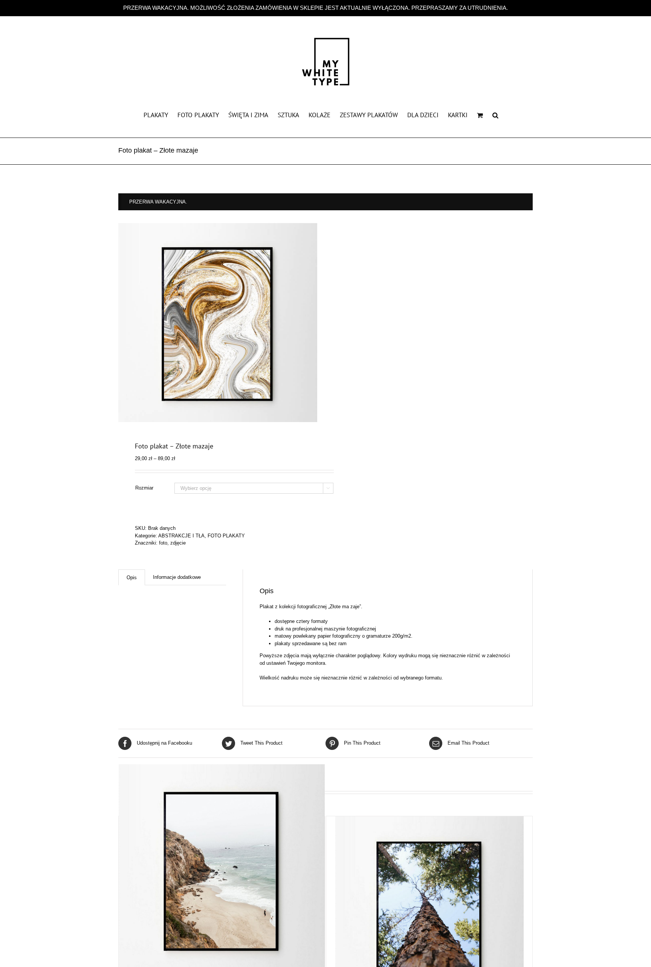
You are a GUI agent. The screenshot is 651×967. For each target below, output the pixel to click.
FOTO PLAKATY (226, 536)
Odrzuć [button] (518, 8)
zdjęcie (178, 543)
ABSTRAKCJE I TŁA (181, 536)
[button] (495, 114)
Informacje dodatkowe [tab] (177, 577)
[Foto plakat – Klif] (222, 867)
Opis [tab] (132, 577)
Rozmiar (144, 488)
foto (163, 543)
